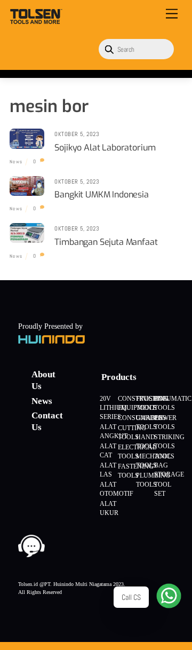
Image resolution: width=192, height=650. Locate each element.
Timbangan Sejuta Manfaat (105, 242)
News (16, 162)
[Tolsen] (36, 20)
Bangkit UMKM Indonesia (101, 194)
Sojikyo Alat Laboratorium (104, 147)
